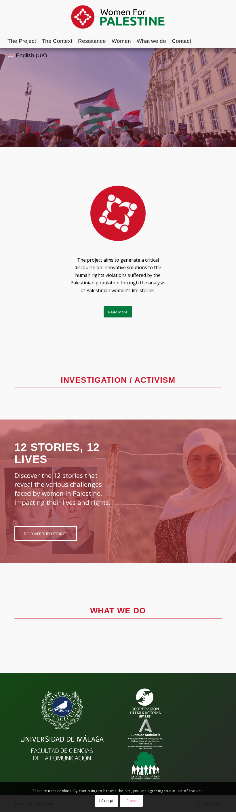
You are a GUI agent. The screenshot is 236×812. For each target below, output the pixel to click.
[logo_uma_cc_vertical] (62, 726)
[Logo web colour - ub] (117, 17)
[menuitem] (22, 41)
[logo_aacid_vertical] (145, 734)
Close (131, 800)
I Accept (106, 800)
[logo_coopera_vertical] (145, 703)
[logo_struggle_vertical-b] (145, 765)
